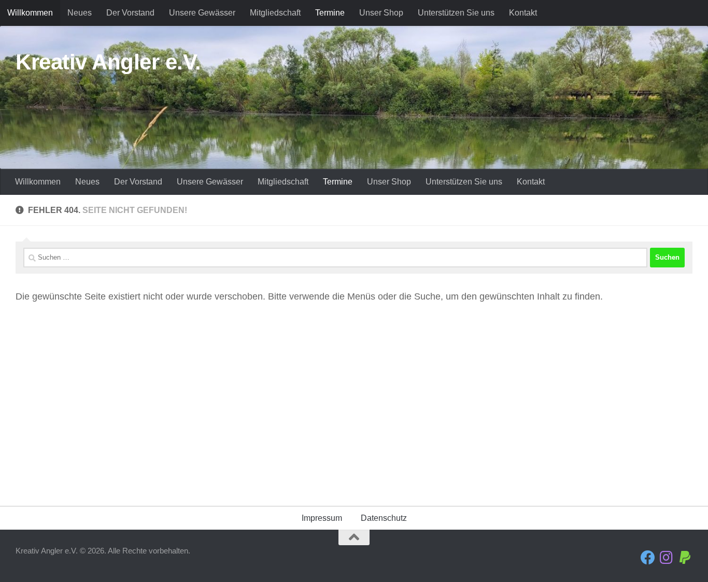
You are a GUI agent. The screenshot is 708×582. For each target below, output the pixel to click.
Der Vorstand (130, 12)
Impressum (322, 518)
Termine (330, 12)
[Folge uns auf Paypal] (685, 557)
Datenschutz (384, 518)
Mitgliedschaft (275, 12)
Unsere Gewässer (202, 12)
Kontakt (523, 12)
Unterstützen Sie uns (456, 12)
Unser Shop (381, 12)
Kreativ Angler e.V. (108, 62)
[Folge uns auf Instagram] (666, 557)
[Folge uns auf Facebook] (648, 557)
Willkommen (30, 12)
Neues (79, 12)
